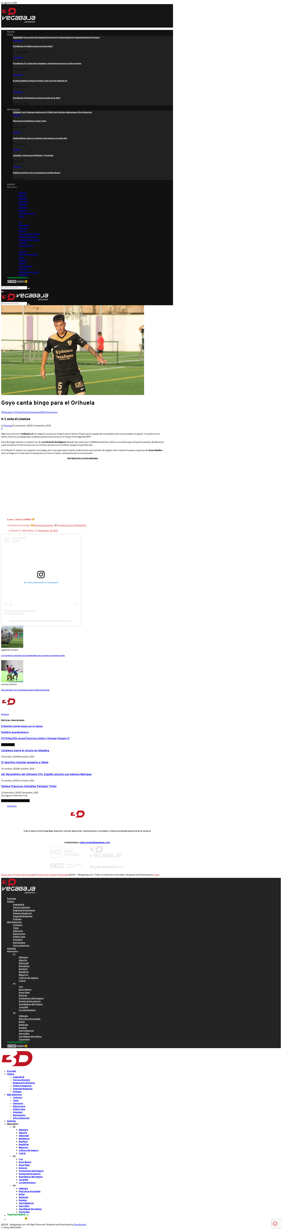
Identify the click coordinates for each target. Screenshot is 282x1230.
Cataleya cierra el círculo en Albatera (25, 750)
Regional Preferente (24, 910)
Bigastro (23, 210)
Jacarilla (23, 243)
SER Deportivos (49, 412)
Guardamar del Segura (29, 240)
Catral (22, 216)
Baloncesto (19, 933)
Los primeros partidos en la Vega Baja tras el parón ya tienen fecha (33, 655)
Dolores (22, 231)
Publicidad (63, 874)
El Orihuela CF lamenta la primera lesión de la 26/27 (36, 98)
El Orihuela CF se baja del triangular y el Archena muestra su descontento (47, 63)
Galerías (11, 184)
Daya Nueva (24, 225)
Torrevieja (23, 275)
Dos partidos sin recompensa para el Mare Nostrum (25, 690)
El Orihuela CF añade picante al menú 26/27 (33, 46)
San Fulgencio (25, 266)
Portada (11, 31)
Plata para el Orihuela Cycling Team (29, 121)
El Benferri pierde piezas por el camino (22, 726)
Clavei (156, 874)
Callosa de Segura (27, 213)
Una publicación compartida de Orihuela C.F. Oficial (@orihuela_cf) (41, 621)
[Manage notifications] (275, 1223)
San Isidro (23, 269)
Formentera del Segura (29, 234)
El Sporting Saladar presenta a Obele (24, 762)
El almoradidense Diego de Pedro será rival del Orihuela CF (40, 80)
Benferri (22, 204)
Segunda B (18, 40)
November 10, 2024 (48, 530)
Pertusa (8, 425)
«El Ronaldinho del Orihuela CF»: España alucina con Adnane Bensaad (46, 774)
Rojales (22, 263)
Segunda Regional (22, 916)
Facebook (12, 806)
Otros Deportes (21, 945)
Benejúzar (23, 202)
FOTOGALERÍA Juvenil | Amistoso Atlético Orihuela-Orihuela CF (35, 738)
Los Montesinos (26, 246)
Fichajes (17, 919)
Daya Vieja (23, 228)
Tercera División (21, 907)
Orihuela (23, 251)
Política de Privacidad (25, 874)
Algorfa (22, 196)
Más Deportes (13, 109)
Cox (20, 222)
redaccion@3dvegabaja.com (94, 842)
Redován (23, 260)
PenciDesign (80, 1224)
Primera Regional (22, 913)
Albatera (23, 193)
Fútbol (10, 34)
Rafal (21, 257)
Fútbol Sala (19, 936)
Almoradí (23, 199)
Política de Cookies (46, 874)
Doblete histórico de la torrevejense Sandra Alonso (36, 172)
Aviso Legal (6, 874)
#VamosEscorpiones (43, 525)
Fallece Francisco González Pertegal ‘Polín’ (29, 786)
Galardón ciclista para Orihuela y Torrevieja (33, 155)
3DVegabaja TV (8, 412)
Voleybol (17, 939)
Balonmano (19, 942)
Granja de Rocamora (28, 237)
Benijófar (23, 207)
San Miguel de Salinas (29, 272)
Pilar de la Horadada (28, 254)
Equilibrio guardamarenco (15, 732)
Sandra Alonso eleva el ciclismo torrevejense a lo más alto (40, 138)
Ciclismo (17, 115)
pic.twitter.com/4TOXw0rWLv (71, 525)
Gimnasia (18, 930)
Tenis (16, 927)
